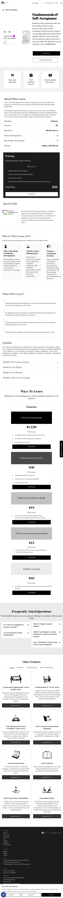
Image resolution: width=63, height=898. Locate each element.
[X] (55, 3)
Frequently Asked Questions (31, 611)
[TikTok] (52, 3)
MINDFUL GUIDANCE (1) (46, 667)
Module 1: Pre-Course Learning (16, 362)
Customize (11, 895)
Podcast (5, 840)
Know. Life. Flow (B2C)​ (9, 870)
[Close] (61, 885)
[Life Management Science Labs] (4, 3)
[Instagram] (48, 3)
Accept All (51, 895)
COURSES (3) (20, 667)
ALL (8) (12, 667)
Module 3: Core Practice (13, 373)
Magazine (5, 842)
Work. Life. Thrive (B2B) (9, 872)
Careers (5, 855)
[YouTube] (57, 3)
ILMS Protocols (7, 881)
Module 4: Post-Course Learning (16, 378)
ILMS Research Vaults (9, 879)
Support (5, 851)
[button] (9, 9)
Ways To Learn (32, 391)
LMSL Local (6, 835)
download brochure (45, 60)
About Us (5, 833)
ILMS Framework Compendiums (11, 883)
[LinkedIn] (50, 3)
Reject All (31, 895)
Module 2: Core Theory (12, 367)
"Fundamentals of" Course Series (11, 862)
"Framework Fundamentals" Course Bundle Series (16, 860)
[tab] (16, 626)
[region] (31, 891)
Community (6, 837)
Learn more (14, 705)
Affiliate (5, 853)
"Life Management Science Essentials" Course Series (17, 864)
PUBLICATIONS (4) (32, 667)
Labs (4, 839)
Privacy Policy (6, 844)
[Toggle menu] (61, 3)
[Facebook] (46, 3)
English (36, 3)
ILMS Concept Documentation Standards (13, 877)
